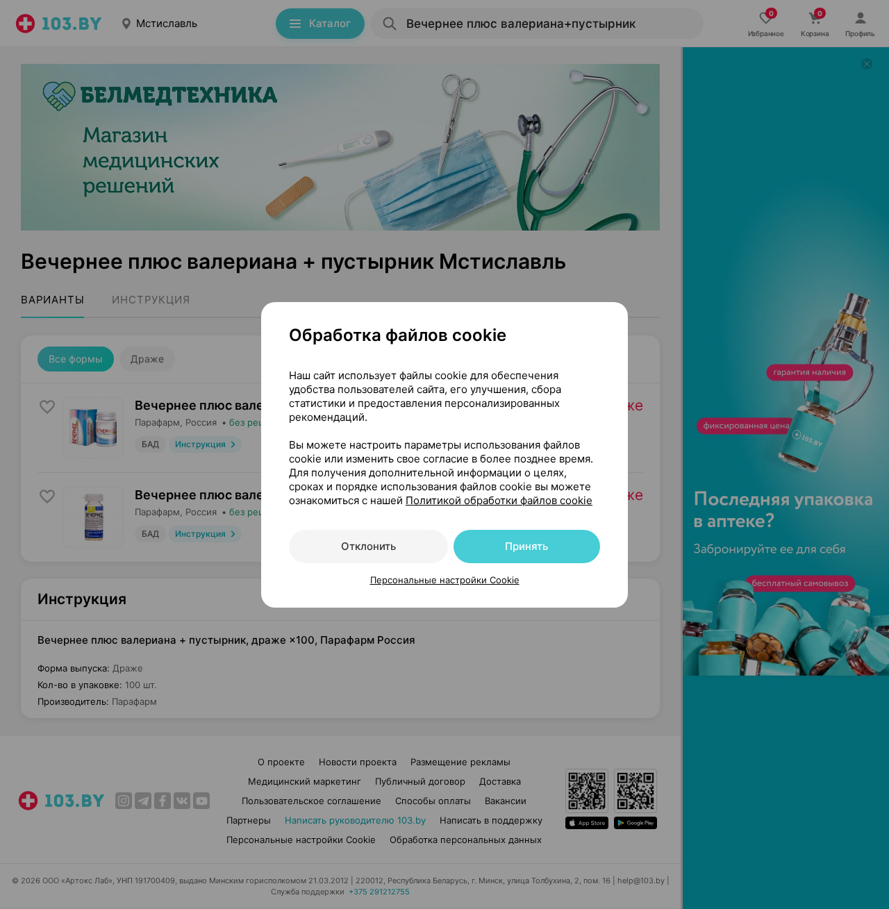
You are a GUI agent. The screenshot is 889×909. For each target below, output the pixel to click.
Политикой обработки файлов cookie (499, 500)
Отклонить (368, 546)
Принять (526, 546)
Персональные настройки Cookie (445, 579)
